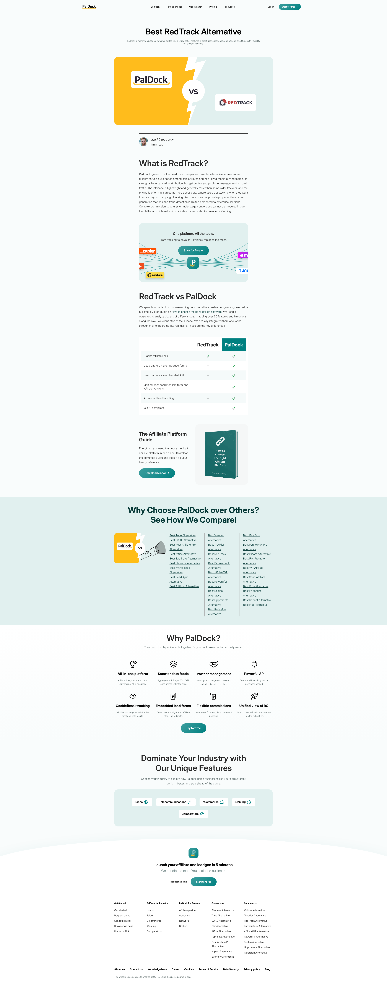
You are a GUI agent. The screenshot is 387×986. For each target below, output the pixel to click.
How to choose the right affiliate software (197, 311)
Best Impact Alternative (257, 600)
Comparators (190, 813)
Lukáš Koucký (162, 139)
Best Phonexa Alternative (184, 563)
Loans (139, 801)
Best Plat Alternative (255, 604)
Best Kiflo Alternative (255, 586)
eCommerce (211, 801)
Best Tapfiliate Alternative (185, 558)
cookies (136, 977)
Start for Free (203, 881)
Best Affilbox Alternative (184, 586)
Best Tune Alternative (182, 535)
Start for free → (290, 6)
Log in (271, 6)
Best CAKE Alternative (183, 540)
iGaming (240, 801)
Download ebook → (157, 473)
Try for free (193, 728)
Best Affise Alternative (182, 554)
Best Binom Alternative (257, 554)
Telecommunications (172, 801)
